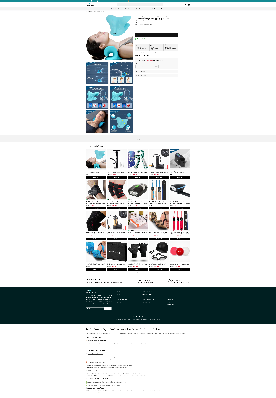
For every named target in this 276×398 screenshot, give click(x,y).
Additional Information (141, 75)
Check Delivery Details (143, 64)
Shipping (142, 24)
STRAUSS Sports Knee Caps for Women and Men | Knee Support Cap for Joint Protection (95, 233)
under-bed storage (128, 365)
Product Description (140, 71)
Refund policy (128, 320)
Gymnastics (119, 302)
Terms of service (141, 320)
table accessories (120, 359)
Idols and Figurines (146, 297)
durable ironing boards (122, 345)
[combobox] (140, 4)
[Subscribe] (107, 308)
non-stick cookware (108, 357)
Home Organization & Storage (96, 362)
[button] (120, 9)
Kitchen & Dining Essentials (95, 354)
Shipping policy (149, 320)
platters (107, 359)
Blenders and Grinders (147, 294)
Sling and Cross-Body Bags (148, 299)
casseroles (122, 357)
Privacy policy (134, 320)
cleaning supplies (122, 343)
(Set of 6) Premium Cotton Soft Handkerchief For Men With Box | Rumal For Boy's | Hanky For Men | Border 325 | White (137, 233)
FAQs (168, 294)
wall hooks (112, 367)
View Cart (189, 395)
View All (138, 139)
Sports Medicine (101, 11)
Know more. (169, 52)
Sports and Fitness (89, 11)
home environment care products (134, 343)
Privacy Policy (170, 299)
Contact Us (169, 297)
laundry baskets (107, 347)
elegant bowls (112, 359)
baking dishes (115, 357)
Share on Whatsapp (142, 38)
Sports (95, 11)
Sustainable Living (93, 370)
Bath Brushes (120, 297)
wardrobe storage (115, 347)
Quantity (137, 28)
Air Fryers (119, 294)
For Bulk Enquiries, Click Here (145, 55)
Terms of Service (171, 304)
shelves (107, 367)
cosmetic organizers (113, 365)
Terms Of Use (170, 302)
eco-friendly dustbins (113, 345)
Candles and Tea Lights (122, 299)
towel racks (120, 365)
